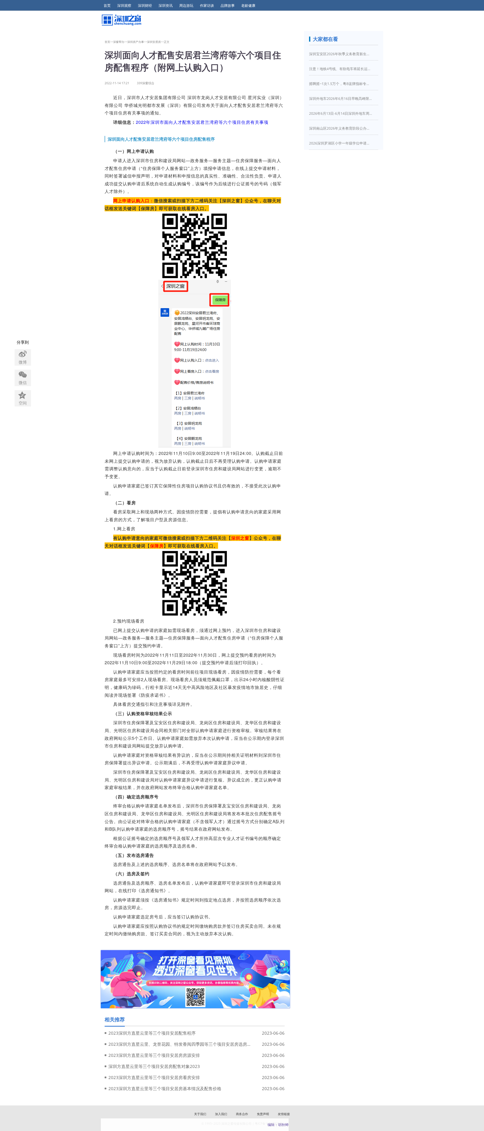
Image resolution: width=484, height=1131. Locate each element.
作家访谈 (207, 6)
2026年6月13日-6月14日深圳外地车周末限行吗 (340, 113)
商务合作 (242, 1114)
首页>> (109, 42)
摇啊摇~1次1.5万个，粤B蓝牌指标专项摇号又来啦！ (340, 83)
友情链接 (284, 1114)
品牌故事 (228, 6)
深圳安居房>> (155, 42)
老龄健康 (248, 6)
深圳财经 (145, 6)
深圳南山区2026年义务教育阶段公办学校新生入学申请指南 (340, 128)
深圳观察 (124, 6)
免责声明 (263, 1114)
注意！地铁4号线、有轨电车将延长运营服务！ (340, 68)
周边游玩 (186, 6)
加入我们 (221, 1114)
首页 (107, 6)
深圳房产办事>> (137, 42)
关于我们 (200, 1114)
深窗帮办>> (120, 42)
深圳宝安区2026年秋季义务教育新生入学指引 (340, 53)
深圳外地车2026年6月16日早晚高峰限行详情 (340, 98)
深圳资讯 (166, 6)
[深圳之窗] (121, 20)
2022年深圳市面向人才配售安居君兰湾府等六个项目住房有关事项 (202, 122)
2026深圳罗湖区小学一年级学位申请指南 (340, 143)
